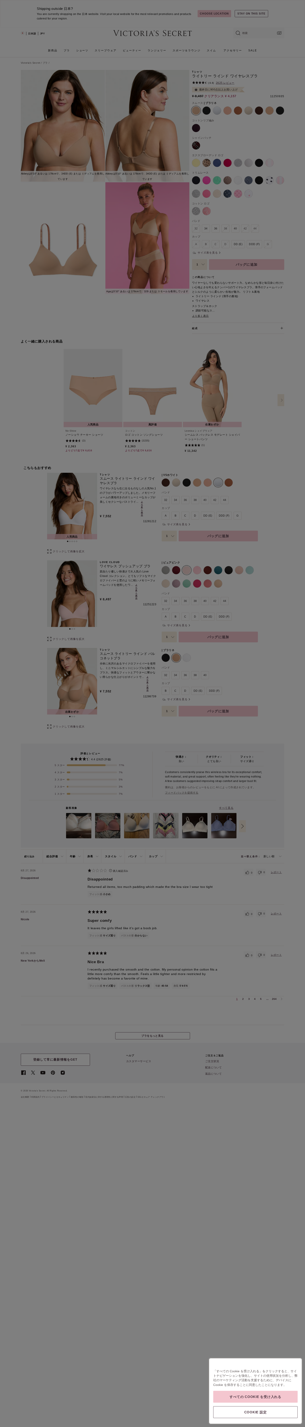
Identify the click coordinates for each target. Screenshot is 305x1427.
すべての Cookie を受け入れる (255, 1397)
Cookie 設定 (255, 1412)
